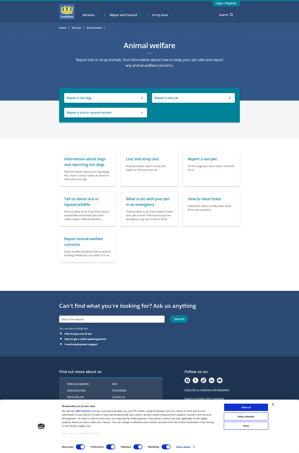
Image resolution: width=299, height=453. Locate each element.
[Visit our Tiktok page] (203, 380)
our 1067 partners (81, 411)
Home (62, 27)
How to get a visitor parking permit (85, 339)
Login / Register (226, 3)
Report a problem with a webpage (204, 398)
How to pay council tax (78, 333)
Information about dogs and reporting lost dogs (84, 161)
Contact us (118, 396)
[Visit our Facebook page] (195, 380)
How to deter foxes (204, 198)
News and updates (78, 383)
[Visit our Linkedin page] (211, 380)
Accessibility (119, 390)
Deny (246, 425)
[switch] (110, 446)
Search (223, 15)
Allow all (246, 407)
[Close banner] (273, 404)
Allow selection (246, 416)
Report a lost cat (166, 98)
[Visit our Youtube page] (220, 380)
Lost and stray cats (142, 158)
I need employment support (81, 344)
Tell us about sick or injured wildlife (81, 201)
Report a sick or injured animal (89, 112)
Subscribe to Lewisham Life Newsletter (207, 390)
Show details (183, 447)
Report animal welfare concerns (83, 241)
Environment (94, 27)
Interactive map (76, 390)
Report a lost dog (79, 98)
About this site (75, 396)
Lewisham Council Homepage (67, 11)
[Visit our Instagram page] (187, 380)
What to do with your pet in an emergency (147, 201)
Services (76, 27)
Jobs (114, 383)
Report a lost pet (202, 158)
